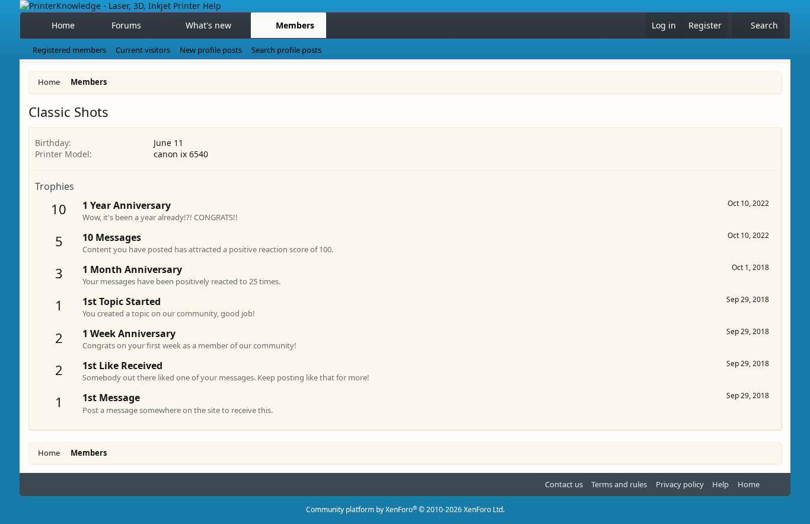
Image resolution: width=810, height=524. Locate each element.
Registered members (69, 50)
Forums (126, 25)
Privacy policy (680, 484)
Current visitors (143, 50)
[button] (152, 25)
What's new (208, 25)
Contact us (564, 484)
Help (720, 484)
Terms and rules (619, 484)
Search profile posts (286, 50)
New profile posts (211, 50)
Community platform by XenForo (405, 509)
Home (63, 25)
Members (295, 25)
